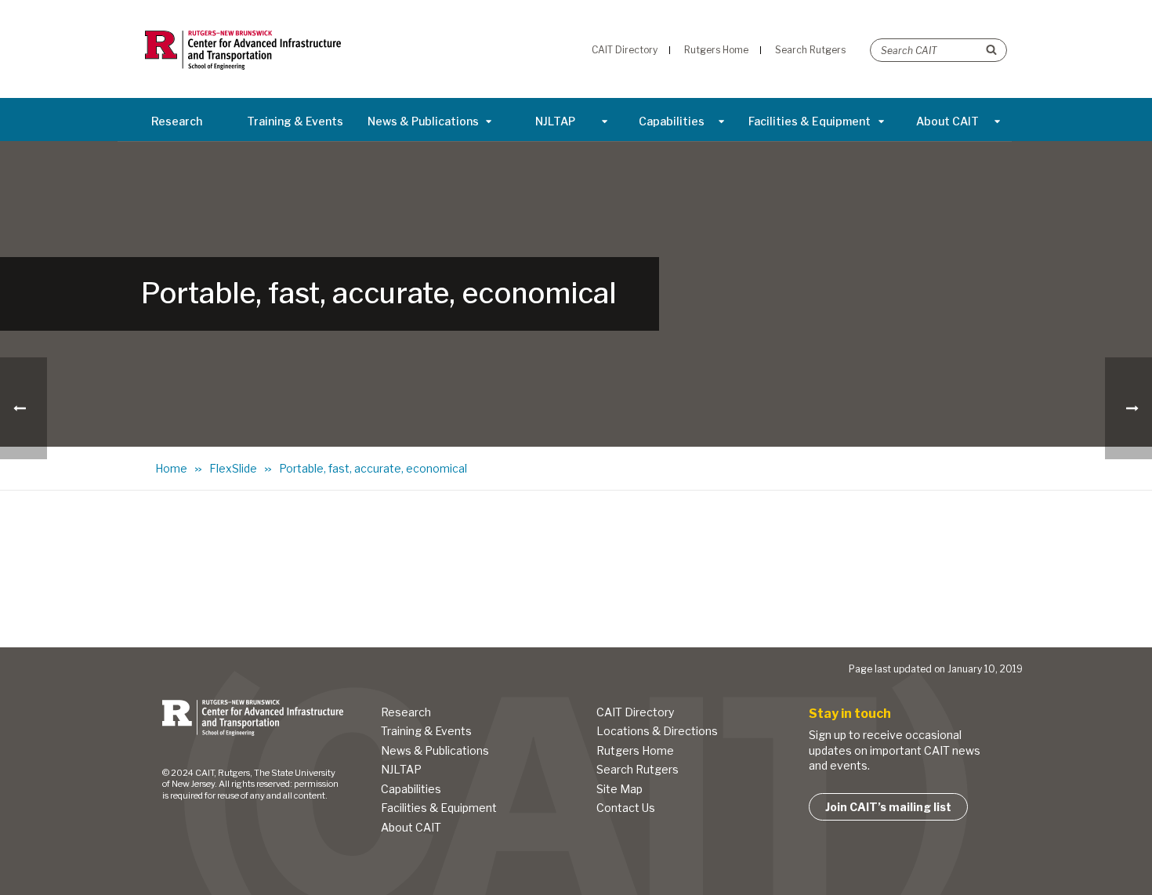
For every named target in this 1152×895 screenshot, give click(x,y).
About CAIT (947, 121)
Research (176, 121)
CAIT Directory (635, 712)
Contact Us (625, 807)
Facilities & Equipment (809, 121)
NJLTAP (555, 121)
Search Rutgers (637, 769)
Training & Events (295, 121)
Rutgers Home (635, 750)
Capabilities (672, 121)
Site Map (619, 788)
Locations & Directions (657, 730)
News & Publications (423, 121)
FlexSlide (233, 468)
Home (171, 468)
